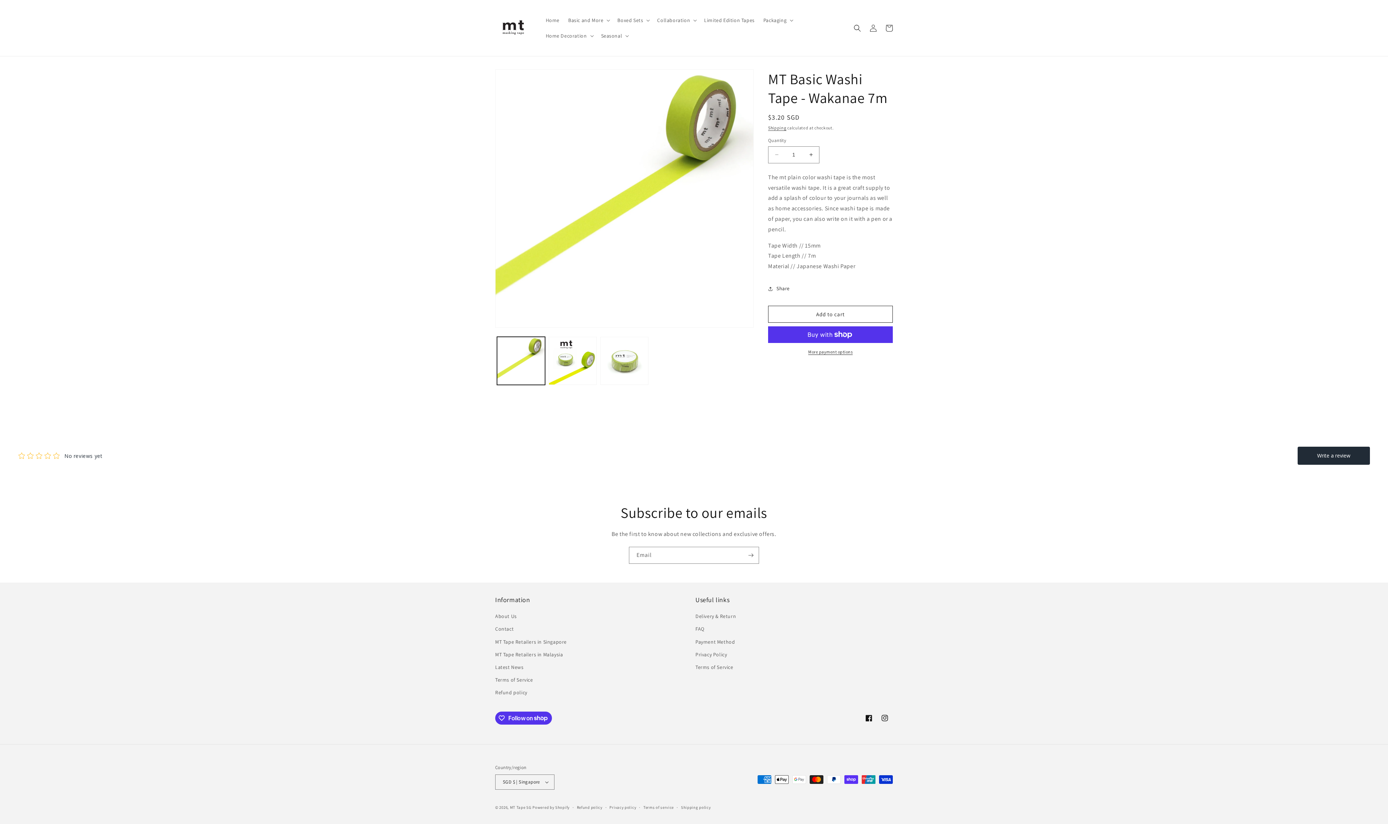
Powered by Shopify (551, 807)
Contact (504, 629)
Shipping (777, 127)
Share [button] (783, 288)
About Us (506, 616)
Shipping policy (696, 807)
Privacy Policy (711, 654)
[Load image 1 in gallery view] (521, 361)
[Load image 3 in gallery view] (624, 361)
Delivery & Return (715, 616)
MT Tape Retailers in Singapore (531, 642)
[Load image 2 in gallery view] (573, 361)
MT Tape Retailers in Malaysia (529, 654)
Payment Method (715, 642)
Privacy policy (622, 807)
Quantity (777, 140)
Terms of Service (514, 680)
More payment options (830, 352)
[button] (588, 20)
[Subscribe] (751, 555)
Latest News (509, 667)
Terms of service (658, 807)
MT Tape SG (521, 807)
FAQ (699, 629)
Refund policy (511, 692)
